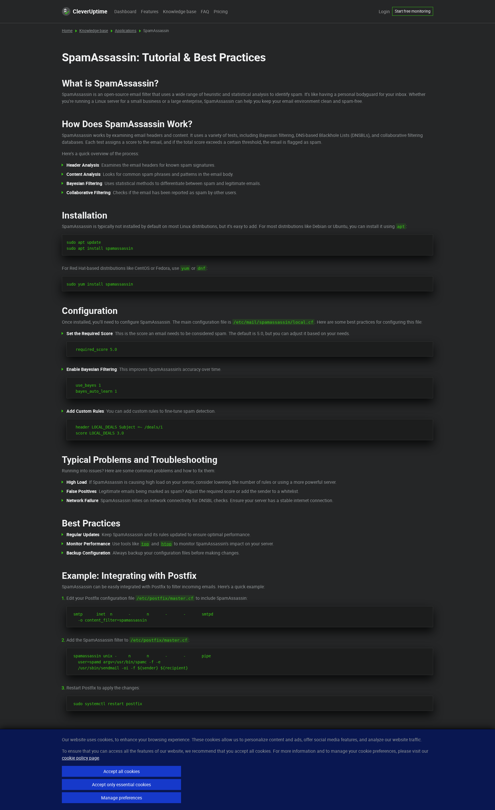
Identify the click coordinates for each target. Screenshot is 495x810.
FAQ (205, 11)
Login (384, 11)
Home (67, 30)
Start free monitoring (413, 11)
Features (149, 11)
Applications (125, 30)
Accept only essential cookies (121, 784)
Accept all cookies (121, 771)
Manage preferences (121, 798)
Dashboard (125, 11)
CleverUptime (90, 11)
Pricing (221, 11)
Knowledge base (179, 11)
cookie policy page (80, 758)
